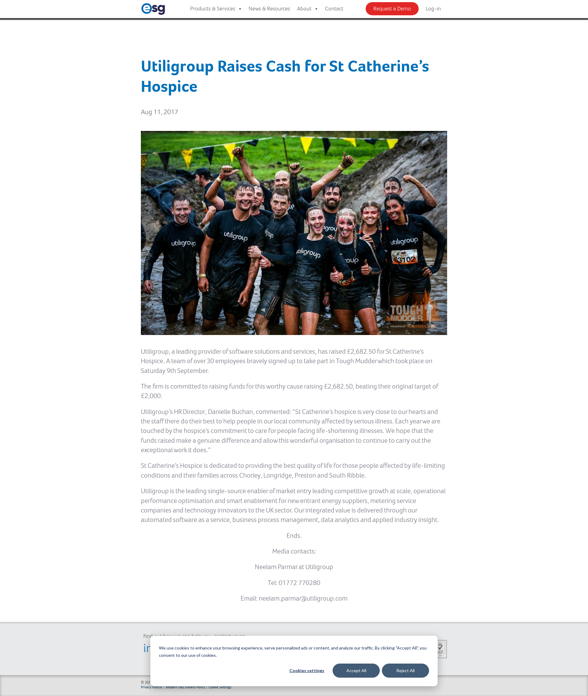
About (304, 9)
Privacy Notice (151, 687)
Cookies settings (306, 670)
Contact (334, 9)
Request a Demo (392, 9)
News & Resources (269, 9)
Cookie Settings (220, 687)
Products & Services (212, 9)
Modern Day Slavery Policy (185, 687)
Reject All (405, 670)
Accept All (356, 670)
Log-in (433, 9)
